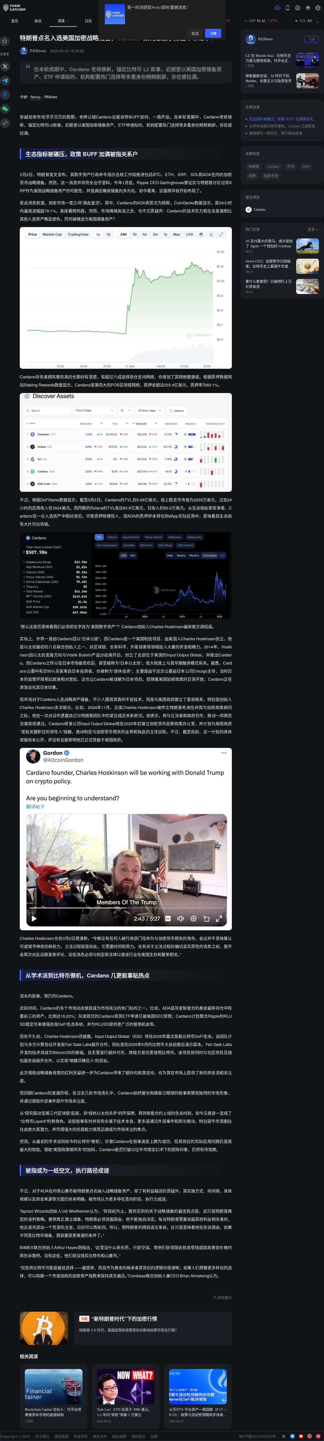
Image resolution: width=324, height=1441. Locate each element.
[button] (318, 7)
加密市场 (271, 176)
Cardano (273, 166)
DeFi (306, 166)
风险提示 (138, 1436)
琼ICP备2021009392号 (257, 1436)
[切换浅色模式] (308, 8)
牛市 (290, 166)
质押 (252, 176)
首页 (14, 21)
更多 (311, 229)
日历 (88, 21)
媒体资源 (61, 1436)
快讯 (38, 21)
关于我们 (42, 1436)
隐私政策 (119, 1436)
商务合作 (100, 1436)
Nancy (35, 96)
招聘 (154, 1436)
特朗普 (254, 166)
